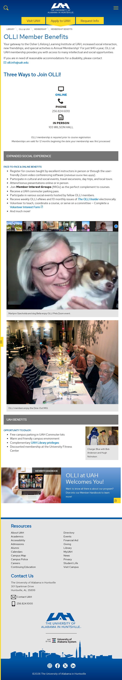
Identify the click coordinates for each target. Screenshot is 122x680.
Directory (69, 532)
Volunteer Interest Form (25, 207)
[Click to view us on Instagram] (49, 665)
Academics (17, 536)
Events (67, 536)
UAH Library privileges (45, 442)
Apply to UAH (60, 21)
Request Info (90, 21)
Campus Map (18, 555)
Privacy (68, 559)
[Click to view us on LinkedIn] (73, 665)
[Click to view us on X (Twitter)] (65, 665)
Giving (67, 544)
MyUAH (68, 551)
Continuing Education (23, 567)
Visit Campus (71, 567)
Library (68, 548)
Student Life (71, 563)
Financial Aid (71, 540)
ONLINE (61, 95)
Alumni (15, 548)
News (67, 555)
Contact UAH (24, 597)
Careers (15, 563)
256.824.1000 (25, 603)
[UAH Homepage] (61, 8)
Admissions (17, 544)
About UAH (17, 532)
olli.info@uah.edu (17, 62)
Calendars (16, 551)
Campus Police (19, 559)
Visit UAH (33, 21)
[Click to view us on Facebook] (57, 665)
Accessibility (18, 540)
